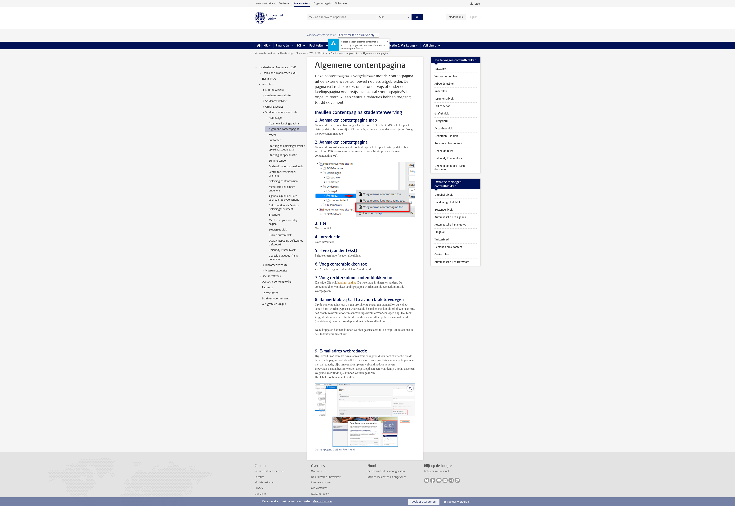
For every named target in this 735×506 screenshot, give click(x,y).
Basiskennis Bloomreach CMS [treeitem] (279, 73)
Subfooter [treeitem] (275, 140)
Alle (381, 17)
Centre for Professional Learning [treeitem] (282, 173)
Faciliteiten (316, 45)
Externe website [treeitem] (274, 90)
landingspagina (346, 282)
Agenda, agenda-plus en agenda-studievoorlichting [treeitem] (284, 198)
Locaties (259, 477)
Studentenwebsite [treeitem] (276, 101)
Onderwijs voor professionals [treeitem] (286, 166)
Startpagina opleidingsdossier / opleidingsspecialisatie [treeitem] (287, 147)
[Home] (258, 45)
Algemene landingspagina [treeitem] (284, 123)
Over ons (316, 471)
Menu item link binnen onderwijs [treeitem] (282, 188)
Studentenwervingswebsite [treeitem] (281, 112)
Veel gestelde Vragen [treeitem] (274, 304)
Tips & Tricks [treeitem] (269, 79)
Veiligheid (429, 45)
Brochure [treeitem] (274, 215)
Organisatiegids (322, 3)
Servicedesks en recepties (269, 471)
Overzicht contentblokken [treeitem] (277, 282)
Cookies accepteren (424, 502)
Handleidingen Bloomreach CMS (296, 53)
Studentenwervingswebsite (345, 53)
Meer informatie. (322, 501)
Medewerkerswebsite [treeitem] (278, 95)
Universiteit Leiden (265, 3)
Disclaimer (261, 494)
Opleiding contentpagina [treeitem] (283, 181)
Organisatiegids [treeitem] (274, 107)
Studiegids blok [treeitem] (278, 229)
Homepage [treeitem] (275, 118)
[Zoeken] (417, 17)
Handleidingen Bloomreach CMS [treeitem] (277, 67)
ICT (299, 45)
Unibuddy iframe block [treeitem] (282, 250)
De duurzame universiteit (326, 477)
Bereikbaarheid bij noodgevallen (386, 471)
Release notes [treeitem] (270, 293)
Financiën (282, 45)
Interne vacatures (321, 482)
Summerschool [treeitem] (277, 161)
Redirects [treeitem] (267, 287)
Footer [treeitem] (273, 135)
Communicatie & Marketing (396, 45)
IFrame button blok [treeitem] (280, 235)
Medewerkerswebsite (265, 53)
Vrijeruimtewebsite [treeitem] (276, 270)
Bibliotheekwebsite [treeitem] (276, 265)
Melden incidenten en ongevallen (387, 477)
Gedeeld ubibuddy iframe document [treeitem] (283, 257)
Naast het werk (320, 494)
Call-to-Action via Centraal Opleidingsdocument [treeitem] (284, 207)
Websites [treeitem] (267, 84)
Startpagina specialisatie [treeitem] (283, 155)
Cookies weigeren (458, 502)
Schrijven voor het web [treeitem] (275, 298)
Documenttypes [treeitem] (271, 276)
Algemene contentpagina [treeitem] (284, 129)
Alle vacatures (319, 488)
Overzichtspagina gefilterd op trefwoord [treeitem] (286, 242)
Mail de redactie (264, 482)
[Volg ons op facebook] (432, 480)
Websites (322, 53)
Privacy (259, 488)
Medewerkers (302, 3)
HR (266, 45)
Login (477, 3)
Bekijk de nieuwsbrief (436, 471)
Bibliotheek (341, 3)
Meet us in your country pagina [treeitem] (283, 222)
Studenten (284, 3)
